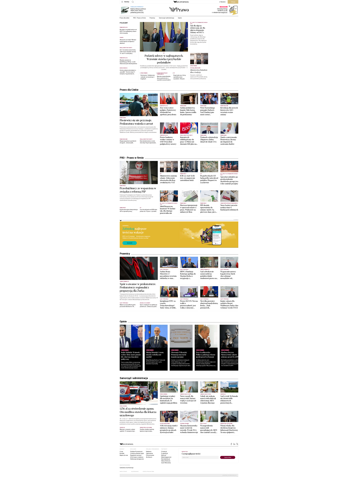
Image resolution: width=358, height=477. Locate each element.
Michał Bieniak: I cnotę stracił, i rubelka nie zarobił (155, 354)
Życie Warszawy (166, 462)
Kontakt (122, 453)
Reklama (148, 451)
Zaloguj (233, 2)
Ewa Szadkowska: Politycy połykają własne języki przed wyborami (205, 354)
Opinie (180, 18)
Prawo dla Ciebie (129, 89)
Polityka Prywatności (136, 451)
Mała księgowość (166, 457)
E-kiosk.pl (164, 451)
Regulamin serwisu (135, 455)
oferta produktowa (148, 471)
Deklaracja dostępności (137, 459)
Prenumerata (150, 455)
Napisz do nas (124, 455)
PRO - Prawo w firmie (139, 18)
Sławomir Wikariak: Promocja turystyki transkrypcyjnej (179, 354)
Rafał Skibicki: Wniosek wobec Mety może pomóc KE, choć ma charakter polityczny (131, 355)
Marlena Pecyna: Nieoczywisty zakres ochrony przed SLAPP (229, 354)
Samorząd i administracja (166, 18)
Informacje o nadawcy (136, 457)
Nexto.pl (163, 455)
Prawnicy (152, 18)
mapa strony (123, 471)
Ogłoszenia (149, 453)
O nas (121, 451)
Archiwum (149, 457)
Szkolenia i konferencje (126, 467)
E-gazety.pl (164, 453)
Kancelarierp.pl (165, 459)
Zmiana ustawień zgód (137, 453)
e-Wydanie (222, 2)
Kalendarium (134, 471)
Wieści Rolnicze (165, 461)
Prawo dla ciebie (124, 18)
